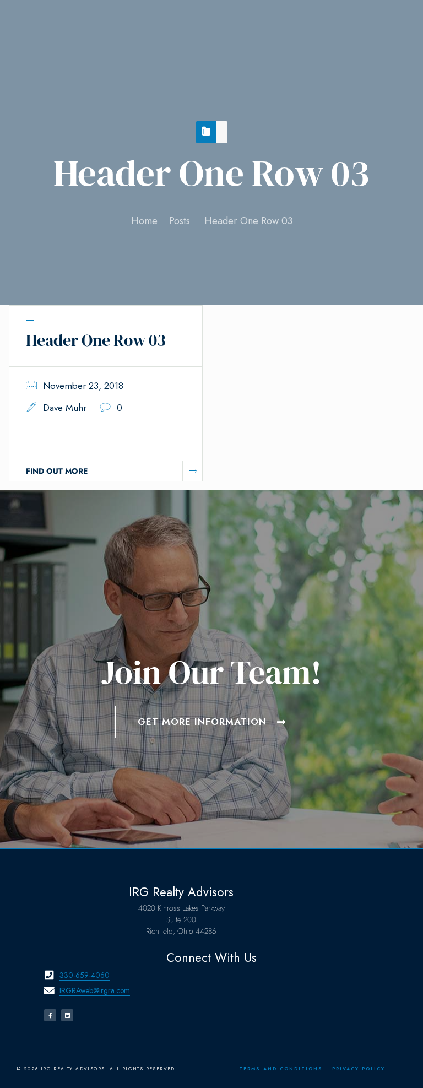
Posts (179, 221)
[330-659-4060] (49, 975)
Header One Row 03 (96, 340)
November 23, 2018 (83, 385)
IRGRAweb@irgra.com (94, 990)
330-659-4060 (84, 975)
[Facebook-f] (50, 1015)
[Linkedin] (67, 1015)
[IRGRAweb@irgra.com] (49, 991)
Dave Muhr (64, 407)
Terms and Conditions (281, 1068)
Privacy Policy (358, 1068)
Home (144, 221)
